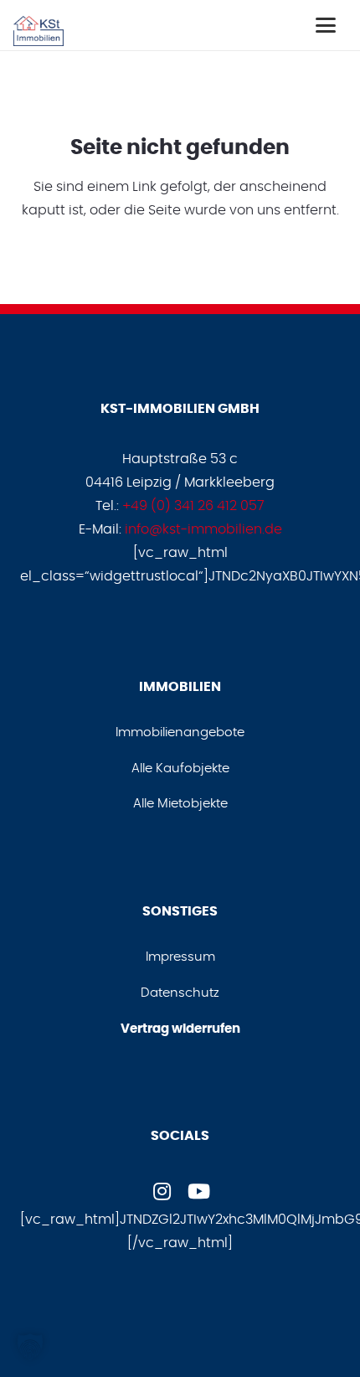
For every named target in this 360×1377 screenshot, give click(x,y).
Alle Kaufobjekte (180, 768)
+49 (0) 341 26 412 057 (193, 506)
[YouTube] (198, 1191)
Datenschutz (180, 993)
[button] (326, 25)
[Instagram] (161, 1191)
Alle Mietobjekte (180, 803)
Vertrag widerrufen (180, 1029)
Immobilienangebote (180, 732)
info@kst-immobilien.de (203, 529)
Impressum (180, 957)
